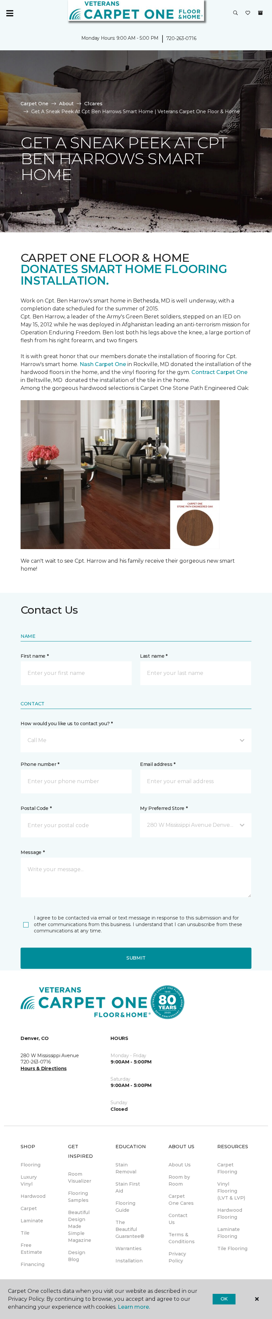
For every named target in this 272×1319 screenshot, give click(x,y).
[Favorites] (247, 13)
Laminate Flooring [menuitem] (228, 1232)
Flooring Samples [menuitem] (78, 1196)
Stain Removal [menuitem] (125, 1168)
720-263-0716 (181, 38)
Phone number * (40, 764)
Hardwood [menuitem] (33, 1196)
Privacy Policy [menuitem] (177, 1257)
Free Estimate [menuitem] (31, 1248)
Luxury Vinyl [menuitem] (29, 1180)
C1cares (93, 104)
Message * (32, 852)
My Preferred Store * (163, 808)
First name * (35, 656)
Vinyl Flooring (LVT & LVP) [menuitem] (231, 1191)
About (66, 104)
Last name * (154, 656)
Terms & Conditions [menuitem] (182, 1238)
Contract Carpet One (219, 372)
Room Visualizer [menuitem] (79, 1177)
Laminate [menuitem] (32, 1221)
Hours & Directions (44, 1068)
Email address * (157, 764)
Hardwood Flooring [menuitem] (229, 1213)
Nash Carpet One (103, 364)
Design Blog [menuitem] (76, 1255)
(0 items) (260, 13)
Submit (136, 958)
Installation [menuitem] (129, 1261)
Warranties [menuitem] (128, 1248)
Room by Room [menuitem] (179, 1180)
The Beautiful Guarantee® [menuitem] (129, 1229)
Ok (224, 1299)
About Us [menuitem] (180, 1165)
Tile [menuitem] (25, 1233)
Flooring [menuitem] (30, 1165)
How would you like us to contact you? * (67, 723)
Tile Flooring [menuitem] (232, 1248)
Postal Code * (36, 808)
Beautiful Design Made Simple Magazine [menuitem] (79, 1226)
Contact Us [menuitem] (178, 1218)
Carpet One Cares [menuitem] (181, 1199)
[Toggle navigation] (9, 13)
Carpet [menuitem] (29, 1208)
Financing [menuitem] (32, 1264)
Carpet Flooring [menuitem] (227, 1168)
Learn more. (134, 1307)
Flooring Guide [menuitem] (125, 1206)
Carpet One (34, 104)
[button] (235, 13)
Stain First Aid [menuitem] (127, 1187)
